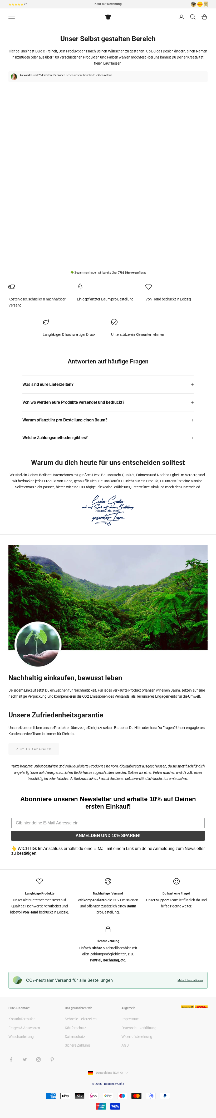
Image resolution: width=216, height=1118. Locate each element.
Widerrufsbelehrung (136, 1036)
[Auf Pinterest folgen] (52, 1059)
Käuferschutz (75, 1028)
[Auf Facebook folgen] (11, 1059)
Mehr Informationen (190, 980)
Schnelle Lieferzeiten (80, 1019)
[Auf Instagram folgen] (38, 1059)
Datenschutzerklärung (138, 1028)
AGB (125, 1045)
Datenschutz (75, 1036)
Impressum (130, 1019)
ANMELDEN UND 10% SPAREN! (108, 835)
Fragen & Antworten (24, 1028)
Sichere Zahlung (77, 1045)
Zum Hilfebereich (34, 749)
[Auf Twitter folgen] (24, 1059)
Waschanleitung (21, 1036)
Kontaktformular (21, 1019)
